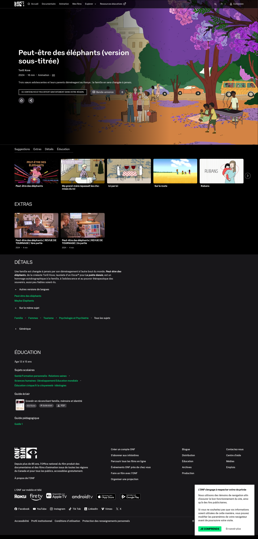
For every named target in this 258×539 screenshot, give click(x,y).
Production (188, 473)
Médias (230, 461)
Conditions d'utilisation (67, 521)
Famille (18, 318)
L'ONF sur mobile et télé (28, 490)
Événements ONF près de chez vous (131, 467)
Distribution (188, 455)
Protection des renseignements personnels (106, 521)
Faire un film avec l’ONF (124, 473)
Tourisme (48, 318)
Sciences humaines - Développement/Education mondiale (46, 380)
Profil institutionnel (41, 521)
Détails (49, 149)
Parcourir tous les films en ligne (128, 461)
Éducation (63, 149)
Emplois (230, 467)
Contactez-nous (235, 449)
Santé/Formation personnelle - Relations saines (40, 376)
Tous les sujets (102, 318)
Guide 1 (18, 424)
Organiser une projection (124, 479)
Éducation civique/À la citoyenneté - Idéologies (40, 385)
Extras (37, 149)
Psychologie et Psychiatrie (74, 318)
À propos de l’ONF (24, 478)
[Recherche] (215, 4)
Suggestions (22, 149)
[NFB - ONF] (19, 4)
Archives (187, 467)
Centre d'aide (233, 455)
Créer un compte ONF (123, 449)
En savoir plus (233, 528)
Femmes (33, 318)
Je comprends (209, 529)
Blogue (186, 449)
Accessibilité (21, 521)
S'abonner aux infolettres (125, 455)
